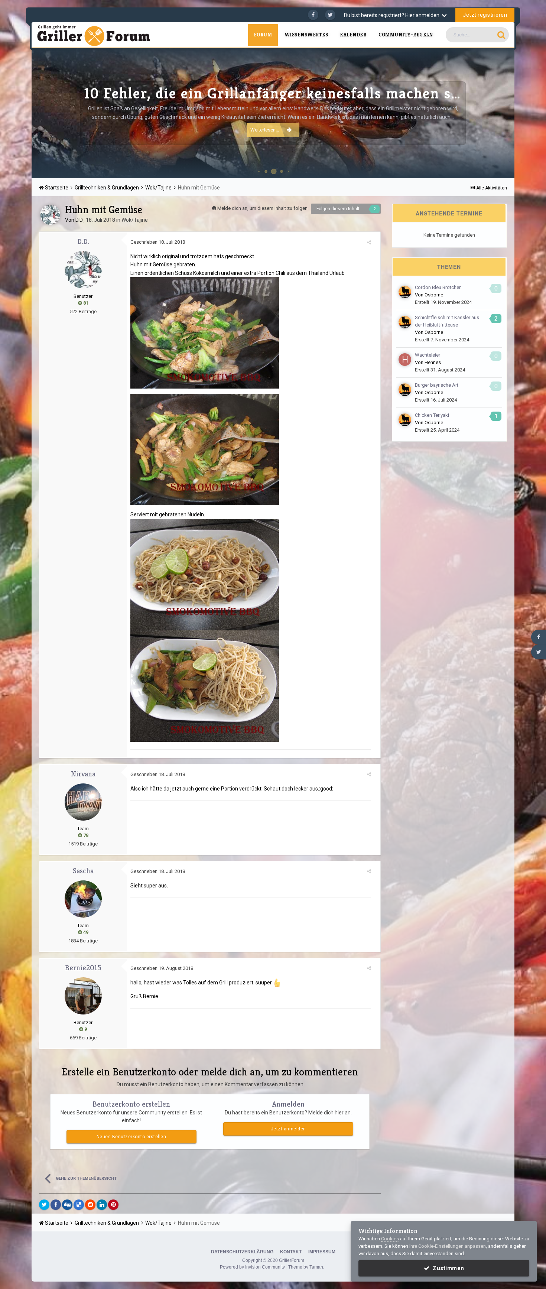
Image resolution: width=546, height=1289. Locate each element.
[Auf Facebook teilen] (56, 1204)
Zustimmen (446, 1268)
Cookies (390, 1238)
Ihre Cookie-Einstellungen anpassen (447, 1246)
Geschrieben (157, 242)
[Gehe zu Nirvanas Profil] (83, 802)
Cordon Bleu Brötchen (438, 287)
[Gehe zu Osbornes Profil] (405, 292)
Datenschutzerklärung (242, 1251)
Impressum (321, 1251)
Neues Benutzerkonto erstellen (131, 1136)
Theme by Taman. (306, 1267)
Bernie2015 (83, 968)
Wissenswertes (306, 35)
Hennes (433, 362)
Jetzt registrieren (485, 15)
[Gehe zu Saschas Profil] (83, 899)
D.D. (79, 220)
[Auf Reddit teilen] (90, 1204)
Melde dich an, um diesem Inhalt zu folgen (262, 208)
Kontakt (291, 1251)
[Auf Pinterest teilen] (113, 1204)
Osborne (434, 295)
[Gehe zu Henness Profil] (405, 359)
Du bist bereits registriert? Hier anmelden (393, 15)
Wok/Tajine (134, 220)
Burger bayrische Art (436, 385)
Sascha (83, 871)
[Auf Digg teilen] (67, 1204)
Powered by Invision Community (252, 1267)
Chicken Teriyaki (432, 415)
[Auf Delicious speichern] (79, 1204)
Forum (263, 35)
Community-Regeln (405, 35)
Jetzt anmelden (288, 1128)
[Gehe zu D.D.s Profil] (50, 214)
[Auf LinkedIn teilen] (102, 1204)
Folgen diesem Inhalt (338, 208)
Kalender (353, 35)
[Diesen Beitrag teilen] (369, 242)
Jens (501, 168)
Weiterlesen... (264, 130)
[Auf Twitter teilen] (44, 1204)
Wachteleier (427, 355)
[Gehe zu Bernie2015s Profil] (83, 996)
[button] (489, 113)
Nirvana (83, 774)
